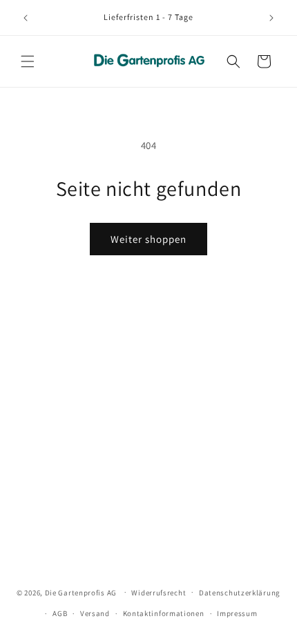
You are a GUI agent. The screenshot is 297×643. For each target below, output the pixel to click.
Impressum (237, 613)
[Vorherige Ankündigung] (25, 18)
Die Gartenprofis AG (81, 592)
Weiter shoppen (148, 239)
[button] (27, 61)
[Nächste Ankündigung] (271, 18)
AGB (59, 613)
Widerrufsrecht (158, 592)
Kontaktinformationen (163, 613)
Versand (95, 613)
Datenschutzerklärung (239, 592)
